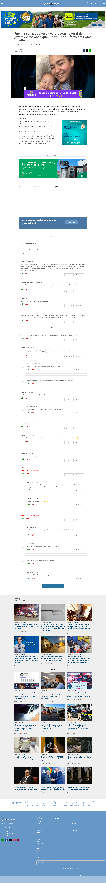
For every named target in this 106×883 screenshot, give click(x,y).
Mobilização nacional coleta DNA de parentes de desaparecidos (79, 788)
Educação (38, 832)
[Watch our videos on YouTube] (18, 840)
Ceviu (73, 828)
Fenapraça (38, 839)
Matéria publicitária (40, 846)
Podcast (73, 826)
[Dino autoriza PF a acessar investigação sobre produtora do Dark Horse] (26, 775)
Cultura (38, 828)
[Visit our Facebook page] (6, 840)
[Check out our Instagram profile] (14, 840)
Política (37, 853)
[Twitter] (95, 3)
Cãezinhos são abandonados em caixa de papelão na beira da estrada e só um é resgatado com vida (79, 627)
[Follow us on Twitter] (10, 840)
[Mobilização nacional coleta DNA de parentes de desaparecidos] (79, 775)
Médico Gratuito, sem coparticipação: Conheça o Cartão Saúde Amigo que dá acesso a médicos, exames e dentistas (79, 659)
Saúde (37, 857)
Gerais (37, 841)
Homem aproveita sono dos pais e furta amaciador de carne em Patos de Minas (26, 626)
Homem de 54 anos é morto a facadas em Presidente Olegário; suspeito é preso (52, 727)
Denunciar (80, 274)
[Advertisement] (53, 879)
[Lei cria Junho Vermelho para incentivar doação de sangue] (26, 745)
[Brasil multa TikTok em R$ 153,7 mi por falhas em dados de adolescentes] (53, 745)
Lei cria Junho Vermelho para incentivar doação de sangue (24, 758)
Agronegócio (39, 821)
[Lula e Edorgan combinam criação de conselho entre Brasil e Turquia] (53, 775)
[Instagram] (99, 3)
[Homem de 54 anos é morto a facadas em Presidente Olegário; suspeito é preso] (53, 713)
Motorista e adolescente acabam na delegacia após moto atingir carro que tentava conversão (52, 658)
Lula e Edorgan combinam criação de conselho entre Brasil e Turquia (53, 788)
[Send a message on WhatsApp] (2, 840)
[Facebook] (91, 3)
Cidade (38, 823)
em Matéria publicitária (78, 654)
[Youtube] (104, 3)
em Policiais (23, 622)
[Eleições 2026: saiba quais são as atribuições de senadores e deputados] (79, 745)
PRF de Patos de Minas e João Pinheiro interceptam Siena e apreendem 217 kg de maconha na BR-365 (79, 728)
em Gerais (23, 755)
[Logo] (51, 3)
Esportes (38, 835)
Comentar (24, 253)
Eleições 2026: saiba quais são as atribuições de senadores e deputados (79, 759)
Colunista (38, 826)
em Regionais (23, 690)
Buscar (102, 863)
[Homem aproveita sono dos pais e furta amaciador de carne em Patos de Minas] (26, 612)
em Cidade (76, 622)
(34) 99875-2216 (10, 833)
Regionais (38, 855)
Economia (38, 830)
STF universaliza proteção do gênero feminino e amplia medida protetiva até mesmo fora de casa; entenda (26, 659)
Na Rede (74, 823)
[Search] (88, 3)
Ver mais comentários (53, 586)
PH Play (38, 848)
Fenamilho (38, 837)
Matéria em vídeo (40, 844)
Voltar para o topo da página (70, 868)
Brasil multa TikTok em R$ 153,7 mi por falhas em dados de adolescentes (52, 759)
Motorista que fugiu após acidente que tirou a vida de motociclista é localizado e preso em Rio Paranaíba (26, 728)
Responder (69, 274)
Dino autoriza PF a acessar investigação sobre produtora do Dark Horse (25, 789)
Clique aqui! (71, 222)
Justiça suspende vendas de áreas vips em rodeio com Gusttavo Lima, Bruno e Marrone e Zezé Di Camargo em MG (26, 696)
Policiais (38, 850)
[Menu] (2, 3)
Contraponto (74, 830)
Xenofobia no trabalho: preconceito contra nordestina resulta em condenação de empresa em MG (51, 696)
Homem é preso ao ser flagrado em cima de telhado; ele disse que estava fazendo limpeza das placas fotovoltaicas (53, 627)
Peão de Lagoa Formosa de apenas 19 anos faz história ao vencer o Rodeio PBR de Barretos (79, 695)
